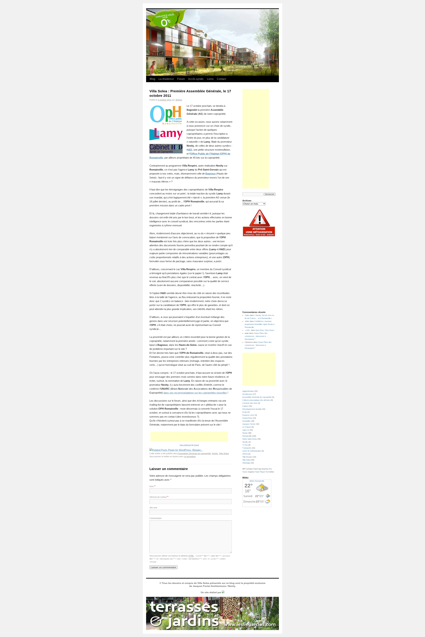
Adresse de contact (158, 497)
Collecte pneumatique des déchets (256, 400)
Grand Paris (247, 418)
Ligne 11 (245, 430)
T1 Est (245, 445)
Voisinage (246, 463)
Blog (152, 79)
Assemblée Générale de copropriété (194, 453)
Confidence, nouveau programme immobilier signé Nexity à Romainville (259, 324)
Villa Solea (224, 453)
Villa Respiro (247, 457)
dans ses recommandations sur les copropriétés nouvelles (195, 392)
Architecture (247, 394)
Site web (153, 508)
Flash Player (260, 472)
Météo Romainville (257, 481)
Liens (210, 79)
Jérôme (178, 100)
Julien (247, 315)
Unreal (196, 445)
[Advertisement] (189, 437)
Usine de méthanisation (251, 451)
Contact (221, 79)
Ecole (244, 412)
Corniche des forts (249, 403)
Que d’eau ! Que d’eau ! (265, 330)
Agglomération (248, 391)
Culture (245, 406)
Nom (151, 486)
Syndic (215, 453)
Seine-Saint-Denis (249, 439)
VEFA (244, 454)
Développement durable (251, 409)
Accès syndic (196, 79)
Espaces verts (248, 415)
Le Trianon (246, 427)
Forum (181, 79)
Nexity (245, 433)
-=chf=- (248, 330)
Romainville (247, 436)
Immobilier (246, 421)
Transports (246, 448)
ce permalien (190, 456)
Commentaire (155, 518)
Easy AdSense (185, 445)
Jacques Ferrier (248, 424)
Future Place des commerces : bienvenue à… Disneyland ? (256, 336)
